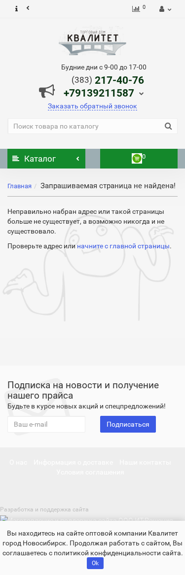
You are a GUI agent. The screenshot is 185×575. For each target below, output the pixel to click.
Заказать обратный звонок (92, 106)
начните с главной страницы (123, 246)
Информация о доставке (73, 462)
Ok (95, 563)
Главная (19, 186)
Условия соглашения (90, 472)
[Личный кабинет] (164, 9)
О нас (18, 462)
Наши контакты (145, 462)
